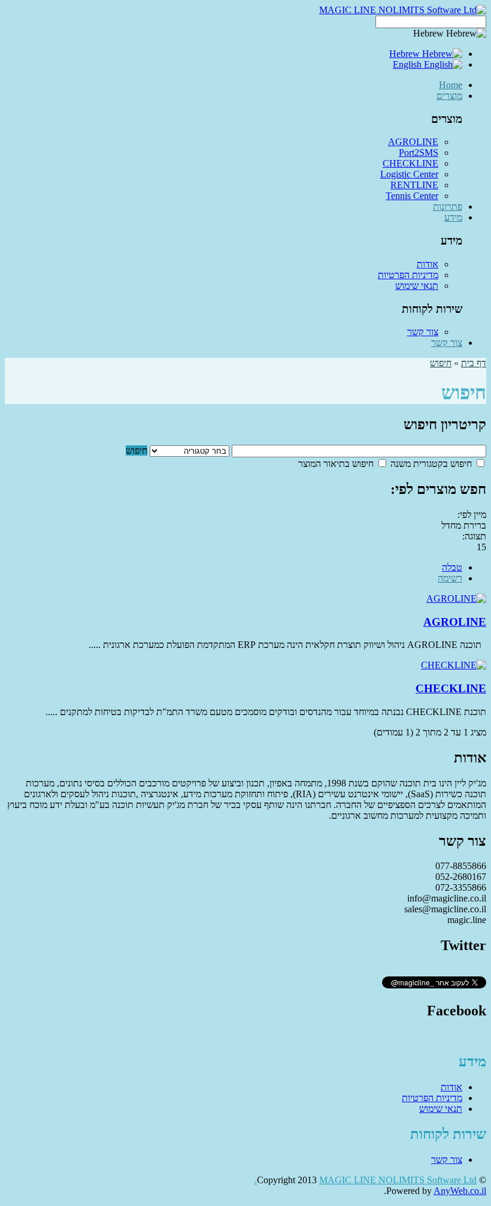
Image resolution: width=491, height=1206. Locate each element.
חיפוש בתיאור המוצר (337, 464)
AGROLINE (413, 142)
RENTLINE (414, 185)
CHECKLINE (410, 163)
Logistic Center (409, 174)
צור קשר (422, 332)
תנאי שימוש (416, 286)
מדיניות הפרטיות (408, 275)
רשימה (450, 578)
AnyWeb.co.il (460, 1191)
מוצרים (449, 96)
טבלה (452, 567)
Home (450, 85)
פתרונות (447, 206)
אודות (427, 264)
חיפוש (440, 363)
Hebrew (405, 54)
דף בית (473, 363)
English (408, 64)
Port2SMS (418, 152)
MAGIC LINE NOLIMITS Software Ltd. (365, 1180)
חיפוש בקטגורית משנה (432, 464)
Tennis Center (412, 196)
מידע (453, 217)
